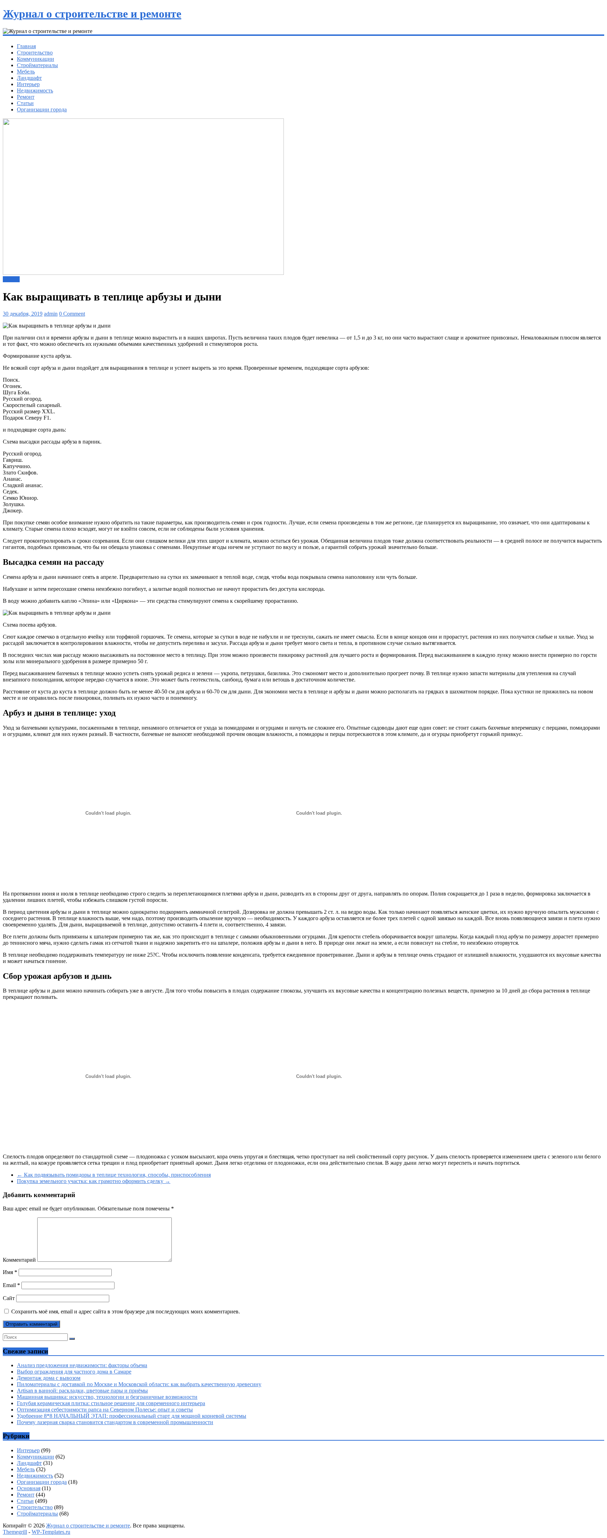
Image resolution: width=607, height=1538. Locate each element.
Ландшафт (29, 78)
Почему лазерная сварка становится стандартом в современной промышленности (115, 1422)
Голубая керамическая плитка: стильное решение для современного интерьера (111, 1403)
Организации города (42, 109)
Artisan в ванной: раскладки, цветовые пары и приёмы (82, 1391)
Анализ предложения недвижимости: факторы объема (82, 1365)
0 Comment (72, 314)
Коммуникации (35, 59)
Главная (26, 46)
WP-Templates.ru (51, 1532)
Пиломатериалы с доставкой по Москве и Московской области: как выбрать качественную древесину (139, 1384)
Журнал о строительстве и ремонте (92, 13)
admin (51, 314)
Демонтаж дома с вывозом (48, 1378)
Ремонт (25, 97)
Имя (10, 1272)
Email (11, 1285)
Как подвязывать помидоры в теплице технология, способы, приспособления (114, 1175)
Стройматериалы (37, 65)
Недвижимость (35, 90)
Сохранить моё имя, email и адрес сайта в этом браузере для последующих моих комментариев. (125, 1311)
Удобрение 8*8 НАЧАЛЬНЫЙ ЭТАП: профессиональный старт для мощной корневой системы (131, 1416)
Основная (28, 1488)
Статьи (25, 103)
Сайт (9, 1298)
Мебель (26, 72)
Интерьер (28, 84)
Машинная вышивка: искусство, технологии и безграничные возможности (107, 1397)
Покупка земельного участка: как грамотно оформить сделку (93, 1181)
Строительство (35, 53)
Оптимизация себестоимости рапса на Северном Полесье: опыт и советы (105, 1410)
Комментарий (19, 1260)
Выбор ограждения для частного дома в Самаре (74, 1372)
